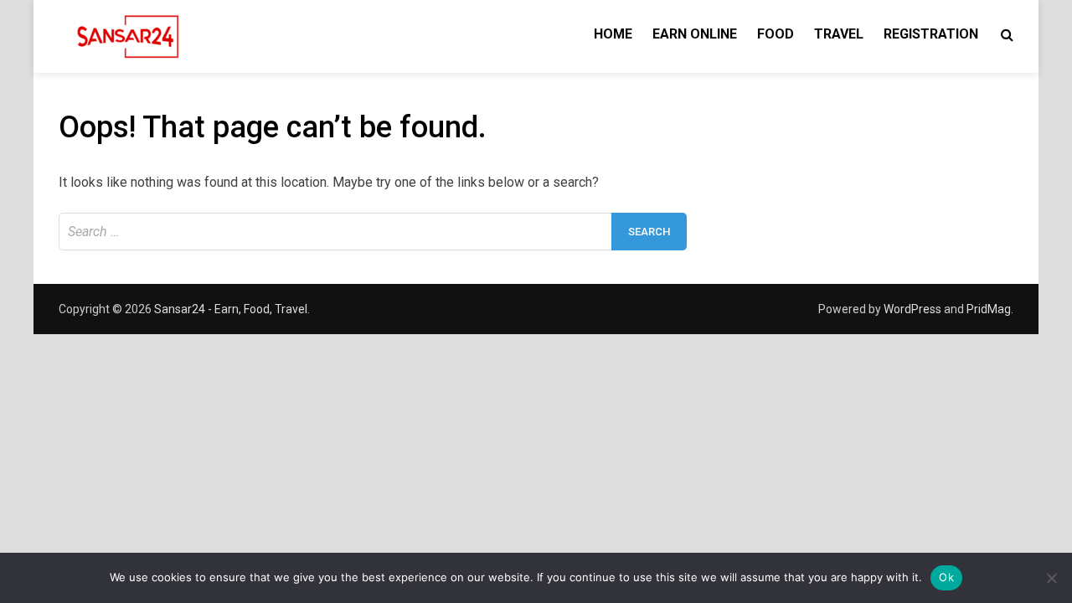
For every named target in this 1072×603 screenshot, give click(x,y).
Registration (931, 34)
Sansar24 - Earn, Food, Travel (230, 309)
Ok (946, 577)
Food (775, 34)
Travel (838, 34)
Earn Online (694, 34)
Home (613, 34)
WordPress (912, 309)
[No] (1051, 578)
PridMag (988, 309)
